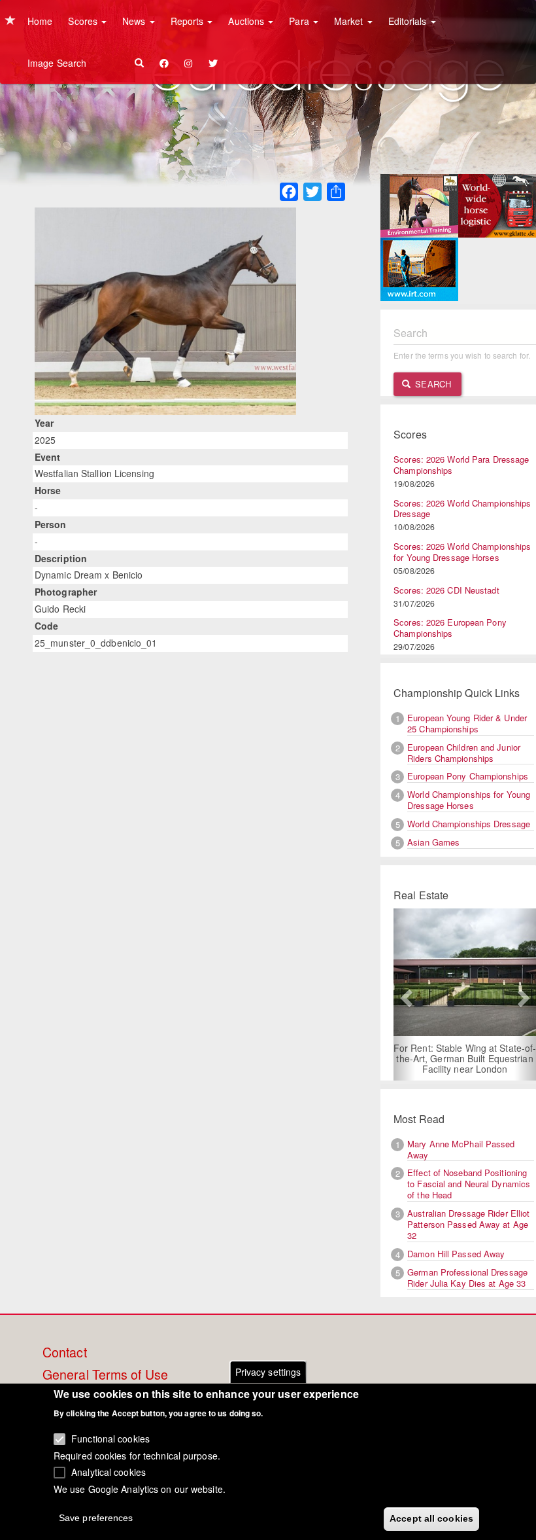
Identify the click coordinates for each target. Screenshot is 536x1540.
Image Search (56, 62)
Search (431, 384)
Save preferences (96, 1518)
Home (39, 20)
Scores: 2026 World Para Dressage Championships (461, 464)
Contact (64, 1352)
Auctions (247, 20)
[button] (404, 994)
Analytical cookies (108, 1471)
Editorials (408, 20)
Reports (189, 20)
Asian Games (433, 842)
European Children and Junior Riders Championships (463, 752)
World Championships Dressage (468, 823)
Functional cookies (110, 1438)
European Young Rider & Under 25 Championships (467, 723)
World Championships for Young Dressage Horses (468, 800)
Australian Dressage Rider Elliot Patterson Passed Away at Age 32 (468, 1224)
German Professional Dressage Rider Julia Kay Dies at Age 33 (467, 1277)
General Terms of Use (105, 1375)
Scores (84, 20)
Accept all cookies (431, 1518)
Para (300, 20)
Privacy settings (268, 1371)
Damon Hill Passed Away (456, 1253)
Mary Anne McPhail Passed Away (460, 1149)
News (135, 20)
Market (350, 20)
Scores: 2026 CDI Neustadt (446, 590)
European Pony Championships (467, 776)
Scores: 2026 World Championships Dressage (462, 508)
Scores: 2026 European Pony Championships (450, 627)
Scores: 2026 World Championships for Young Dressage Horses (462, 552)
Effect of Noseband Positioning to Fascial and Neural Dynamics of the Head (468, 1183)
